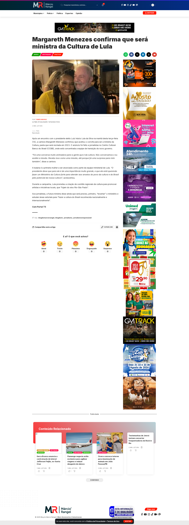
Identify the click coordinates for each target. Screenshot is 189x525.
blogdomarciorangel (46, 218)
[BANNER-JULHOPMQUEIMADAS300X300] (139, 393)
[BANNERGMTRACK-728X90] (94, 27)
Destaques (46, 54)
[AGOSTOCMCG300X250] (139, 188)
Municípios (111, 452)
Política (57, 54)
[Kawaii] (133, 5)
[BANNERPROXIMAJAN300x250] (139, 133)
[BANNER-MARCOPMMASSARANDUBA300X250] (139, 242)
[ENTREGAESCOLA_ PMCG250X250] (139, 303)
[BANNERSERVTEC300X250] (139, 73)
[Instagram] (127, 5)
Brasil (36, 54)
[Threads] (136, 5)
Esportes (41, 452)
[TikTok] (130, 5)
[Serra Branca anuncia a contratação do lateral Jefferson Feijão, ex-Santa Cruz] (48, 443)
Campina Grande (43, 450)
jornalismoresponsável (82, 218)
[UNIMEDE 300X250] (139, 215)
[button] (128, 521)
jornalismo (68, 218)
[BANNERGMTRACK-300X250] (139, 330)
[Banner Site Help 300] (139, 160)
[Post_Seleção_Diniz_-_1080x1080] (139, 272)
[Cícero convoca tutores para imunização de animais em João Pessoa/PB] (110, 443)
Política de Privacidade (96, 521)
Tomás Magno (41, 119)
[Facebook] (122, 5)
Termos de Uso (113, 521)
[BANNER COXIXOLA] (139, 360)
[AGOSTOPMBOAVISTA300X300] (139, 103)
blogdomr (59, 218)
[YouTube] (124, 5)
